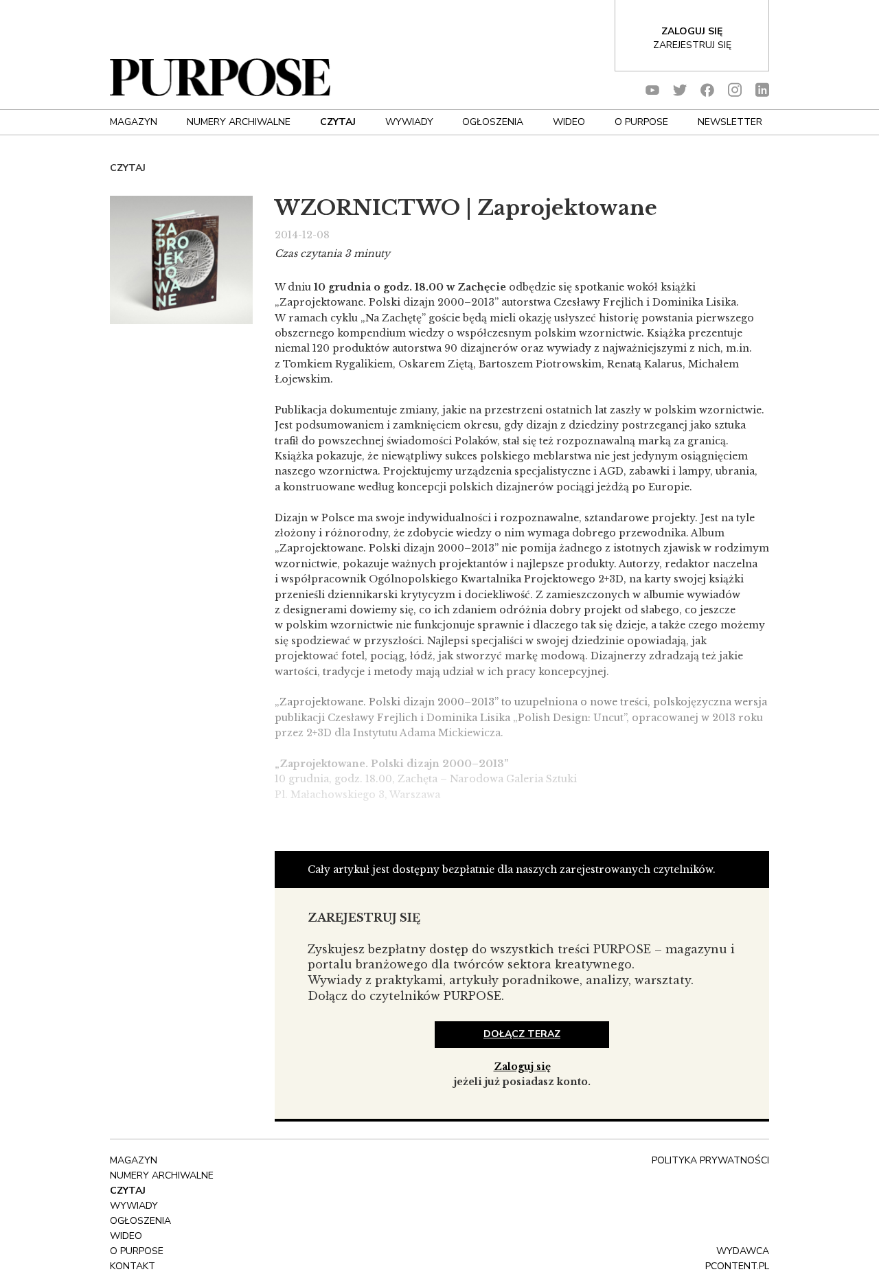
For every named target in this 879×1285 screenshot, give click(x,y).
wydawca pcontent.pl (737, 1258)
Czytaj (338, 121)
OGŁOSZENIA (492, 121)
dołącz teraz (521, 1033)
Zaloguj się (522, 1066)
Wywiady (409, 121)
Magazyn (133, 121)
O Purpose (641, 121)
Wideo (569, 121)
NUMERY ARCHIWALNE (238, 121)
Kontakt (132, 1266)
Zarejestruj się (692, 45)
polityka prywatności (710, 1160)
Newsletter (730, 121)
